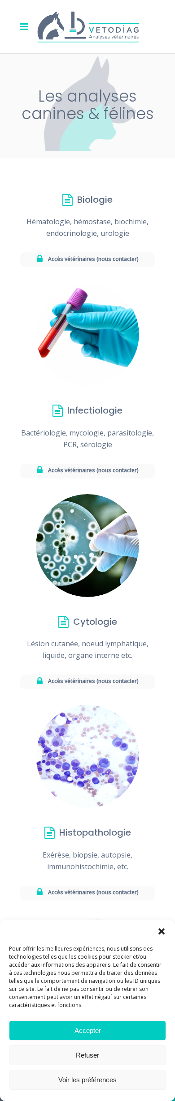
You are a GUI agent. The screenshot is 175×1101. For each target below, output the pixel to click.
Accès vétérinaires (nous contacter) (93, 259)
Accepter (87, 1030)
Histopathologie (95, 832)
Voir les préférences (87, 1080)
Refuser (87, 1055)
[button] (161, 931)
